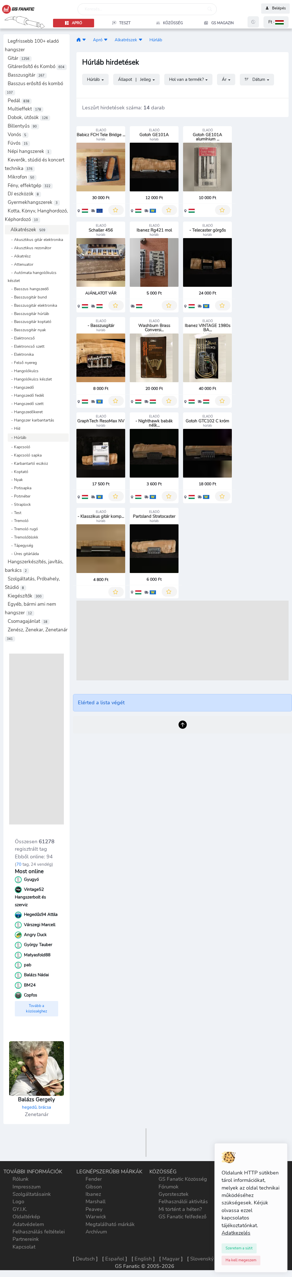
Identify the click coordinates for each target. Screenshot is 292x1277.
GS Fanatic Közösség (183, 1179)
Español (114, 1258)
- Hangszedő (21, 387)
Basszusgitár (26, 75)
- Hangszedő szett (26, 403)
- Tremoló (18, 520)
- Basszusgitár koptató (29, 321)
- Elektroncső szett (26, 346)
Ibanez (93, 1194)
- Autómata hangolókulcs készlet (32, 277)
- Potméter (19, 496)
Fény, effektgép (29, 185)
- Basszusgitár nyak (27, 330)
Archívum (96, 1231)
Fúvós (18, 143)
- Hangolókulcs (23, 371)
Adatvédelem (28, 1224)
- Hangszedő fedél (26, 395)
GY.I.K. (20, 1209)
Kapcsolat (24, 1246)
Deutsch (85, 1258)
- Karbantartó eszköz (28, 463)
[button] (276, 22)
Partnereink (26, 1239)
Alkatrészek (28, 229)
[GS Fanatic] (78, 40)
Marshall (96, 1201)
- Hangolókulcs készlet (30, 379)
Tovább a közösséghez (36, 1008)
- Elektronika (21, 354)
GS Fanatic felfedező (182, 1216)
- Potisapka (19, 488)
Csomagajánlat (27, 621)
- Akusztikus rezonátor (29, 248)
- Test (14, 512)
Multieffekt (24, 109)
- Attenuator (20, 264)
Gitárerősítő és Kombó (36, 66)
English (143, 1258)
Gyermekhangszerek (33, 202)
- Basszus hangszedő (28, 289)
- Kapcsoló (19, 447)
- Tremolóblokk (23, 537)
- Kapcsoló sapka (25, 455)
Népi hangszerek (28, 151)
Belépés (279, 8)
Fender (94, 1179)
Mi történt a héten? (180, 1209)
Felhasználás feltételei (39, 1231)
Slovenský (202, 1258)
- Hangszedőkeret (25, 412)
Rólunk (21, 1179)
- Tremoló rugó (23, 529)
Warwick (96, 1216)
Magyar (171, 1258)
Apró (97, 40)
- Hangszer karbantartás (31, 420)
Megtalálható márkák (110, 1224)
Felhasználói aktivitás (183, 1201)
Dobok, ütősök (28, 117)
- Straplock (19, 504)
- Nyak (15, 479)
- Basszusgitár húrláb (28, 313)
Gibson (94, 1186)
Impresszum (26, 1186)
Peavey (94, 1209)
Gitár (18, 58)
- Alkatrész (19, 256)
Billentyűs (22, 126)
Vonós (17, 134)
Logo (18, 1201)
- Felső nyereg (22, 362)
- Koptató (18, 471)
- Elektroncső (21, 338)
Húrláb (155, 40)
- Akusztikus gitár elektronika (35, 239)
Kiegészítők (25, 596)
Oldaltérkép (26, 1216)
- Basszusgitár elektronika (32, 305)
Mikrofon (21, 177)
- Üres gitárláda (23, 553)
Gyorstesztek (173, 1194)
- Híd (14, 428)
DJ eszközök (23, 194)
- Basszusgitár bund (27, 297)
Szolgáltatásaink (32, 1194)
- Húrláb (17, 437)
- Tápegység (20, 545)
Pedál (18, 100)
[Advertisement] (36, 739)
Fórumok (169, 1186)
